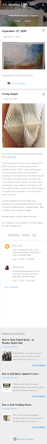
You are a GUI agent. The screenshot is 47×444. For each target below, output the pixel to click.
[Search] (43, 5)
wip (34, 235)
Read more (39, 365)
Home (17, 21)
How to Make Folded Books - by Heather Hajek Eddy (18, 341)
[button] (43, 31)
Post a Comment (11, 287)
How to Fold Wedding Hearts (16, 404)
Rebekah (16, 267)
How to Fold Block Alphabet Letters (20, 373)
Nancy (15, 245)
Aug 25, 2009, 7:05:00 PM (23, 259)
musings (25, 235)
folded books (13, 235)
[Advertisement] (23, 307)
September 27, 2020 (14, 31)
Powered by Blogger (25, 439)
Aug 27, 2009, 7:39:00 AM (24, 280)
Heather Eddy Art (21, 4)
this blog (13, 153)
